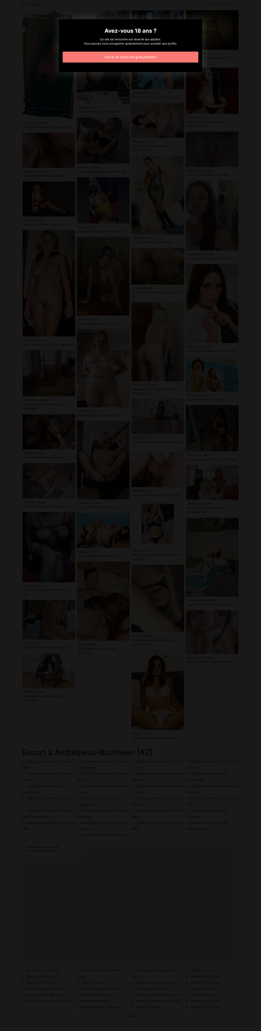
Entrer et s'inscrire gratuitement (130, 57)
